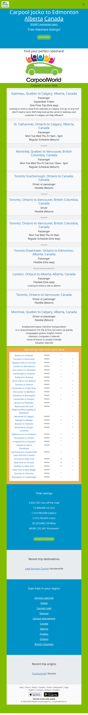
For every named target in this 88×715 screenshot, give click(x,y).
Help (21, 687)
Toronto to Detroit (24, 384)
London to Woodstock (24, 366)
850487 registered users (44, 24)
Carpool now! (44, 608)
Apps (66, 687)
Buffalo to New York (24, 466)
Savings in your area (44, 539)
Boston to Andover (24, 355)
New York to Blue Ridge (24, 469)
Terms (27, 687)
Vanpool (44, 613)
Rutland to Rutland (24, 377)
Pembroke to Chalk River (24, 388)
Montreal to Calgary (24, 416)
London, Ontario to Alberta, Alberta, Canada (44, 274)
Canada (53, 18)
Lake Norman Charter (37, 568)
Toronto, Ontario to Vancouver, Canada (44, 294)
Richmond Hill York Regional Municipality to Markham (24, 409)
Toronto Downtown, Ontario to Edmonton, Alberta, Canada (44, 252)
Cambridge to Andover (24, 373)
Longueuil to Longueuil (24, 441)
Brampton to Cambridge (24, 477)
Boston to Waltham (24, 402)
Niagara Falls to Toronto (24, 362)
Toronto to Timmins (24, 473)
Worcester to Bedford (24, 391)
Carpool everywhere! (44, 618)
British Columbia (44, 644)
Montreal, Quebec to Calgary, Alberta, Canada (44, 312)
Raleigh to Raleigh (24, 420)
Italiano (48, 690)
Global (44, 603)
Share (49, 687)
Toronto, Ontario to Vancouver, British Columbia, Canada (44, 201)
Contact (42, 687)
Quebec (44, 633)
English (32, 690)
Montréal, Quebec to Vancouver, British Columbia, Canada (44, 153)
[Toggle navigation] (84, 4)
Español (56, 690)
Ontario (44, 639)
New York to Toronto (24, 462)
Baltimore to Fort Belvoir (24, 434)
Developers (58, 687)
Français (39, 690)
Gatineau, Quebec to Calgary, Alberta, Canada (44, 93)
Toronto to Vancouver (24, 359)
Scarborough (39, 673)
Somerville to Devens (24, 399)
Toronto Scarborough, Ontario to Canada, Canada (44, 178)
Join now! (44, 37)
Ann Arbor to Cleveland (24, 370)
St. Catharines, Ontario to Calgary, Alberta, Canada (44, 126)
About (34, 687)
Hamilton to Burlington (24, 395)
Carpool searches (44, 597)
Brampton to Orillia (24, 437)
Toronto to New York (24, 458)
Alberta (34, 18)
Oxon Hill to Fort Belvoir (24, 380)
